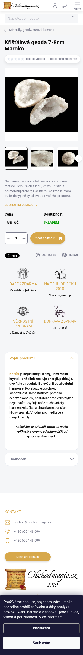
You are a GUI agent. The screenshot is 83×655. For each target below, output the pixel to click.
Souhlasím (41, 643)
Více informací (50, 617)
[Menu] (77, 5)
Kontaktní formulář (28, 556)
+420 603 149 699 (27, 531)
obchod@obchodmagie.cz (32, 522)
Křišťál (14, 374)
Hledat (72, 18)
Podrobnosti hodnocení (63, 59)
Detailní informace (19, 205)
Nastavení (41, 628)
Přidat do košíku (44, 238)
